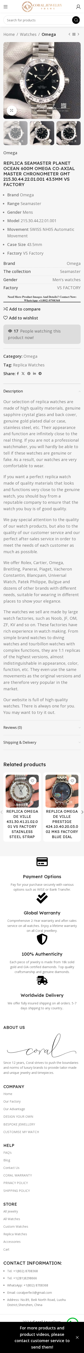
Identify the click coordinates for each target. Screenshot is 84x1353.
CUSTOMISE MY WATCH (21, 1132)
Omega (49, 34)
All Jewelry (10, 1211)
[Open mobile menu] (5, 6)
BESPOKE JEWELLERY (19, 1124)
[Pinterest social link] (29, 374)
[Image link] (42, 1044)
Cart (6, 1249)
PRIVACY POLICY (15, 1183)
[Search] (76, 20)
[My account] (78, 6)
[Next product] (78, 34)
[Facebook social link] (17, 374)
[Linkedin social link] (34, 374)
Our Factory (12, 1101)
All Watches (11, 1219)
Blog (6, 1160)
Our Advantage (14, 1109)
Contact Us (11, 1168)
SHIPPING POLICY (16, 1190)
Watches (28, 34)
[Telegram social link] (40, 374)
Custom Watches (15, 1226)
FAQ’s (7, 1152)
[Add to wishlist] (33, 781)
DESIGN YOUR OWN (18, 1116)
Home (9, 34)
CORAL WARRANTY (17, 1175)
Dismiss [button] (77, 1337)
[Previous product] (69, 34)
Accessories (12, 1241)
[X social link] (23, 374)
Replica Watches (29, 365)
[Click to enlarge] (12, 111)
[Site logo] (42, 6)
